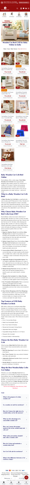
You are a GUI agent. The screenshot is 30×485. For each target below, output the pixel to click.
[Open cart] (26, 8)
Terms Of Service (15, 474)
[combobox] (17, 8)
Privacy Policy (6, 473)
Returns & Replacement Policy (19, 473)
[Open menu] (28, 8)
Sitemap (15, 476)
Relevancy (7, 478)
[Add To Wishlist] (12, 54)
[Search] (17, 8)
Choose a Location (23, 2)
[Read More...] (7, 58)
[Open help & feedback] (26, 477)
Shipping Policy (5, 474)
